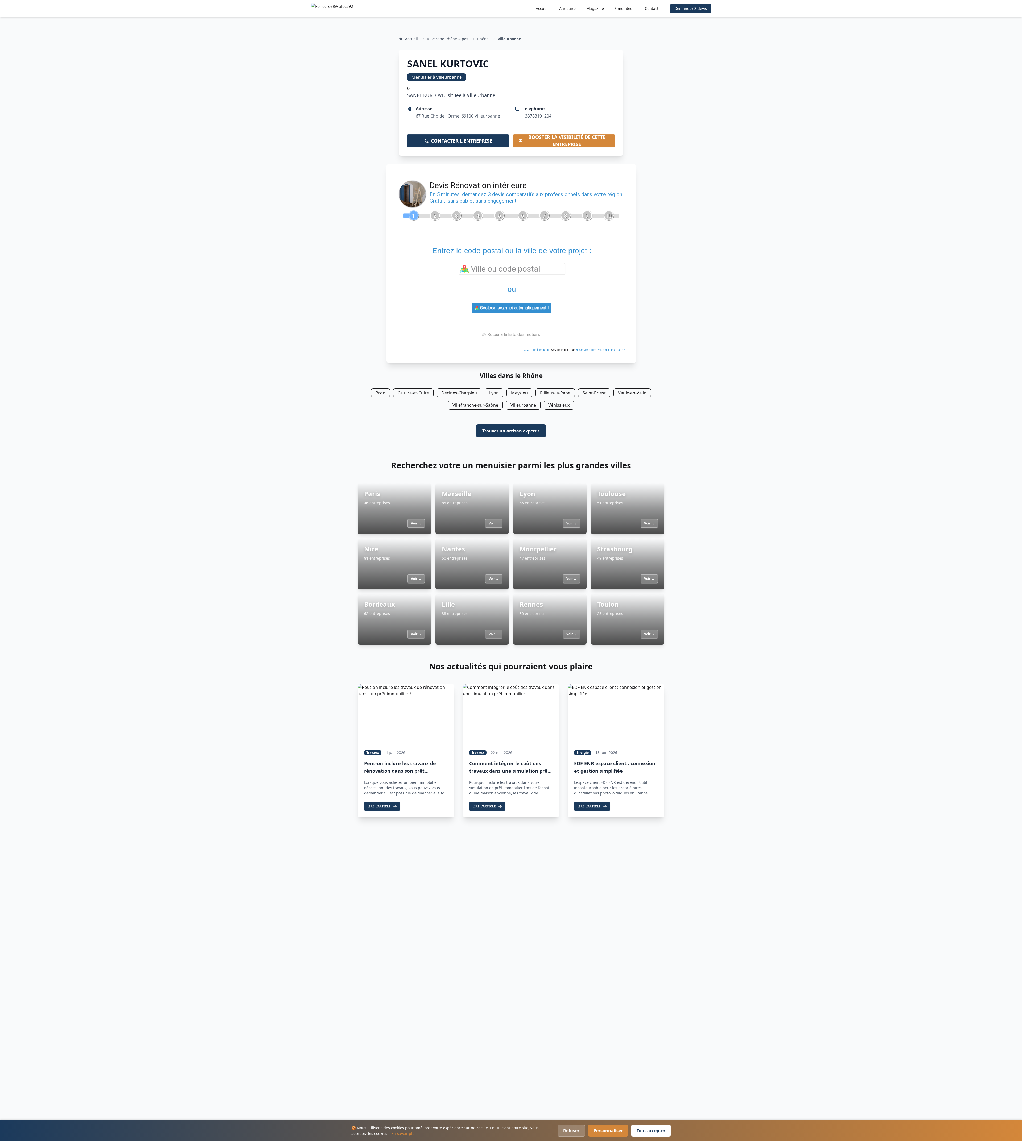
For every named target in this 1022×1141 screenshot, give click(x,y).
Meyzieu (519, 393)
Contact (651, 8)
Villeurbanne (509, 38)
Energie (582, 752)
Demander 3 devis (690, 8)
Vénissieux (559, 405)
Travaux (372, 752)
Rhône (483, 38)
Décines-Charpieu (459, 393)
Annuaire (567, 8)
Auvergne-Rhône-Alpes (447, 38)
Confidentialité (540, 349)
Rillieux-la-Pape (555, 393)
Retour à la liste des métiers (513, 334)
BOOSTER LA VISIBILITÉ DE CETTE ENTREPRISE (566, 140)
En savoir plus (404, 1133)
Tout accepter (651, 1131)
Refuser (571, 1131)
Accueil (542, 8)
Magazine (595, 8)
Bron (380, 393)
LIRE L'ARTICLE (379, 806)
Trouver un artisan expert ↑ (511, 431)
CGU (527, 349)
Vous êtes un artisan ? (611, 349)
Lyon (494, 393)
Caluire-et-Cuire (413, 393)
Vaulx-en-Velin (632, 393)
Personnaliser (608, 1131)
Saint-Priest (594, 393)
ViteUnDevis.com (585, 349)
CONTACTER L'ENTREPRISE (461, 141)
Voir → (416, 523)
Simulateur (624, 8)
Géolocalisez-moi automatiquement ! (514, 307)
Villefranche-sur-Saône (475, 405)
